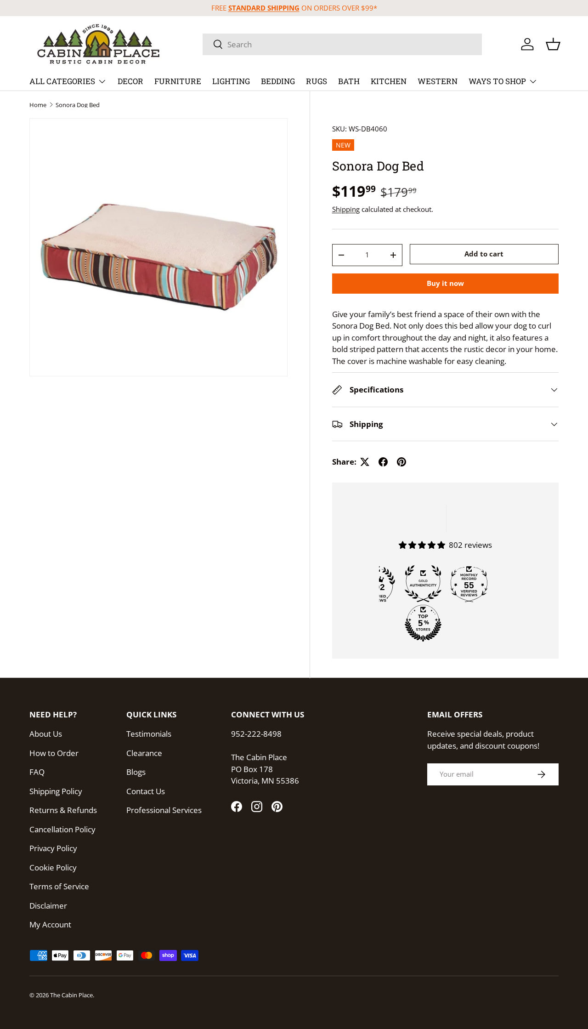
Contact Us (145, 791)
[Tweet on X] (365, 462)
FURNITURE (177, 81)
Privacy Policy (53, 848)
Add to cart (483, 254)
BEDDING (278, 81)
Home (37, 105)
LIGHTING (231, 81)
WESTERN (438, 81)
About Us (45, 733)
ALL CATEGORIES (62, 81)
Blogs (136, 772)
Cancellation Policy (62, 829)
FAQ (37, 772)
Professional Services (164, 810)
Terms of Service (59, 886)
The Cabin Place (71, 995)
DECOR (130, 81)
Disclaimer (48, 905)
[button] (553, 44)
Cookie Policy (53, 867)
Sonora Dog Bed (78, 105)
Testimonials (148, 733)
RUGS (316, 81)
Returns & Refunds (63, 810)
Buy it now (445, 283)
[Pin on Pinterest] (401, 462)
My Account (50, 924)
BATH (349, 81)
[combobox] (342, 44)
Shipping (346, 209)
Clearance (144, 753)
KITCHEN (389, 81)
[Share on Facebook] (383, 462)
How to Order (54, 753)
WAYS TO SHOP (497, 81)
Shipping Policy (55, 791)
